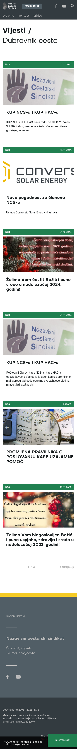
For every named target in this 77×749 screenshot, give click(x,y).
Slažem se (62, 740)
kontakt (24, 15)
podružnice (32, 6)
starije (65, 567)
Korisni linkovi (15, 616)
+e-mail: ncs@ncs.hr (20, 653)
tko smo (8, 15)
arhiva (37, 15)
